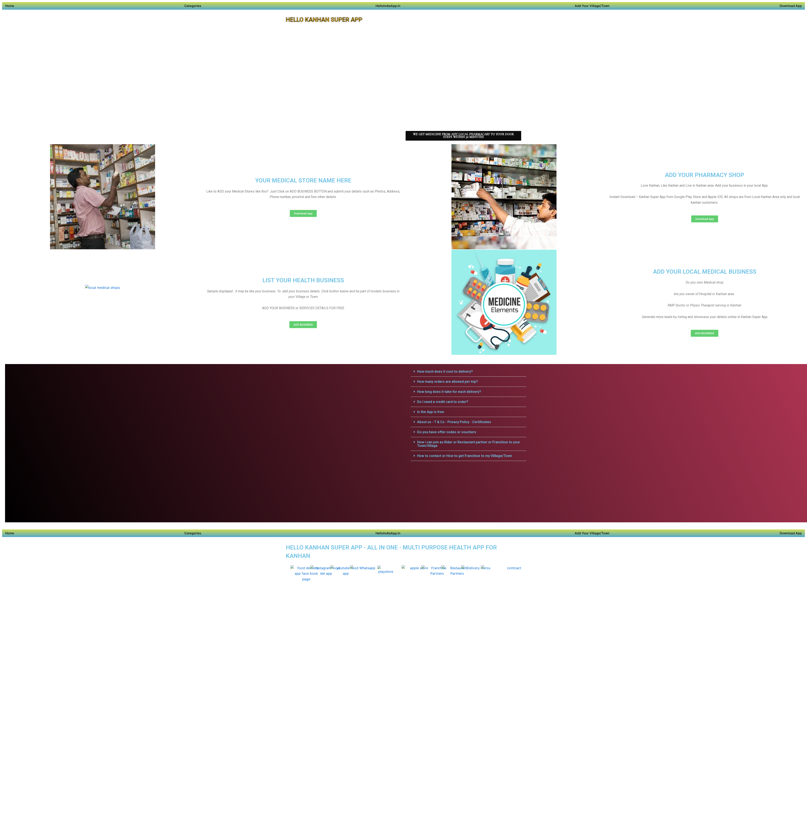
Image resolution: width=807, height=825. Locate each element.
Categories (192, 6)
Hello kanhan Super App (324, 19)
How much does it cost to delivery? (445, 372)
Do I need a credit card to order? (442, 402)
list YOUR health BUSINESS (303, 280)
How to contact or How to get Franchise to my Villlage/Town (464, 456)
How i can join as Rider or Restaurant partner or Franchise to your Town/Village (468, 444)
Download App (791, 6)
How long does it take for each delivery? (449, 392)
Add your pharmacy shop (704, 175)
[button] (468, 372)
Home (9, 6)
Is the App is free (430, 412)
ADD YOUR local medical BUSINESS (704, 271)
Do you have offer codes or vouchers (446, 432)
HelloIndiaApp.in (388, 6)
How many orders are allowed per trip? (447, 382)
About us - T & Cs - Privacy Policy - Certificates (454, 422)
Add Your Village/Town (592, 6)
